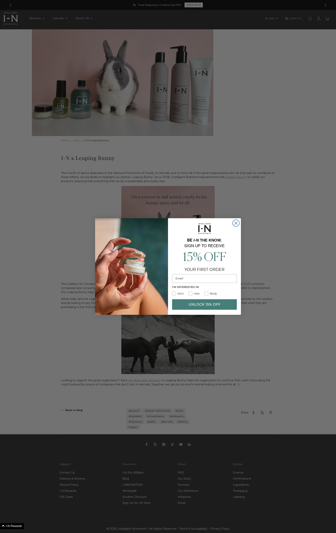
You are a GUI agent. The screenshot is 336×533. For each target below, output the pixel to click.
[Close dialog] (236, 223)
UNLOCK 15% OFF (204, 304)
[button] (12, 526)
